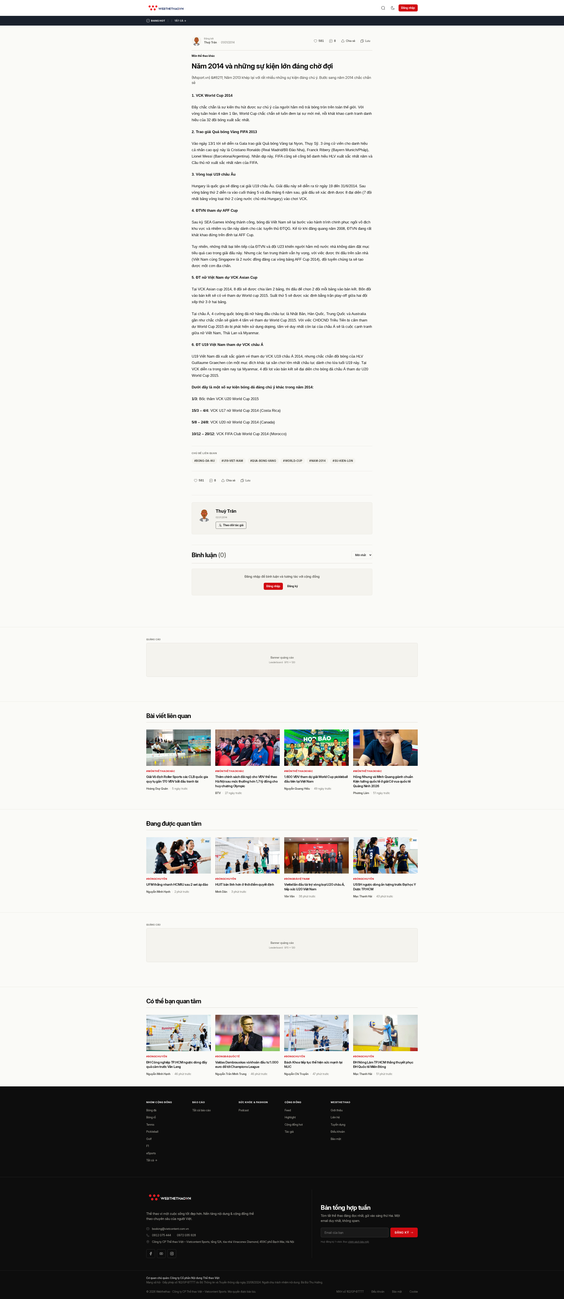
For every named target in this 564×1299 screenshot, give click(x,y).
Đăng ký (292, 586)
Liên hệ (335, 1117)
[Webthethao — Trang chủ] (166, 8)
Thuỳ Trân (210, 42)
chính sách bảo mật (358, 1241)
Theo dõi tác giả (233, 525)
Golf (149, 1139)
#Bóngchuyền (156, 878)
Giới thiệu (337, 1110)
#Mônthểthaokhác (160, 771)
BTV (218, 793)
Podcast (244, 1110)
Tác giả (289, 1131)
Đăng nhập (408, 7)
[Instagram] (171, 1253)
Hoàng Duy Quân (157, 788)
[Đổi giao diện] (393, 8)
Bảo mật (336, 1139)
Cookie (414, 1291)
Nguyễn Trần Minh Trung (231, 1074)
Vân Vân (289, 896)
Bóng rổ (151, 1117)
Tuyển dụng (338, 1124)
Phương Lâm (361, 793)
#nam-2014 (317, 460)
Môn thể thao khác (203, 56)
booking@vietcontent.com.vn (170, 1228)
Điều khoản (338, 1131)
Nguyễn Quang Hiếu (297, 788)
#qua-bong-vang (263, 460)
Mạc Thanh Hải (362, 896)
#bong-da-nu (204, 460)
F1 (147, 1146)
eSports (151, 1153)
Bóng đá (151, 1110)
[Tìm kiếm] (383, 8)
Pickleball (152, 1131)
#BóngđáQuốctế (227, 1056)
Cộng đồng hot (294, 1124)
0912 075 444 (161, 1235)
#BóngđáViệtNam (297, 878)
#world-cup (292, 460)
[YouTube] (161, 1253)
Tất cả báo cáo (201, 1110)
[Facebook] (150, 1253)
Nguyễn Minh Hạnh (158, 891)
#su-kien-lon (343, 460)
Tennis (150, 1124)
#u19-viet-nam (232, 460)
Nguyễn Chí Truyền (296, 1074)
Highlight (290, 1117)
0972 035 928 (186, 1235)
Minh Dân (221, 891)
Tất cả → (180, 20)
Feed (288, 1110)
